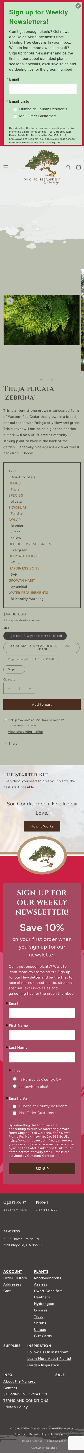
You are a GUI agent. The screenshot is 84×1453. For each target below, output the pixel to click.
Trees (38, 1316)
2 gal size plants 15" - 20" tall (33, 660)
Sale (60, 1375)
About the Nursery (19, 1381)
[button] (6, 167)
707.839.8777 (47, 1210)
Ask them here (15, 1210)
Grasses (40, 1310)
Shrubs (40, 1323)
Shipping (8, 620)
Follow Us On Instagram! (48, 1352)
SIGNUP (42, 1168)
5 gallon (14, 669)
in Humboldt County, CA (40, 1079)
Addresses (12, 1284)
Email (13, 1003)
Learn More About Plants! (49, 1358)
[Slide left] (32, 379)
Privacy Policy (15, 1407)
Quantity (9, 679)
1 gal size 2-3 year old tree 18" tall (35, 636)
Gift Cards (43, 1336)
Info (7, 1375)
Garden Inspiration (43, 1365)
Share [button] (13, 744)
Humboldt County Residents (43, 1106)
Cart (7, 1291)
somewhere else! (33, 1087)
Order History (15, 1278)
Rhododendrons (47, 1278)
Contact (10, 1388)
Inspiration (39, 1346)
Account (12, 1271)
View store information (25, 732)
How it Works (42, 826)
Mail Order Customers (37, 1113)
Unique (40, 1329)
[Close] (78, 6)
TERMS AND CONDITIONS (26, 1401)
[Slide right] (52, 379)
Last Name (18, 1047)
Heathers (42, 1297)
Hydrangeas (44, 1304)
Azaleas (40, 1284)
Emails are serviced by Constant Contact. (39, 1154)
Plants (41, 1271)
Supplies (12, 1346)
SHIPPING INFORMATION (25, 1394)
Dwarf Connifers (48, 1291)
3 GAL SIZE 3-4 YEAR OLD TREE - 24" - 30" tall (41, 647)
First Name (18, 1025)
